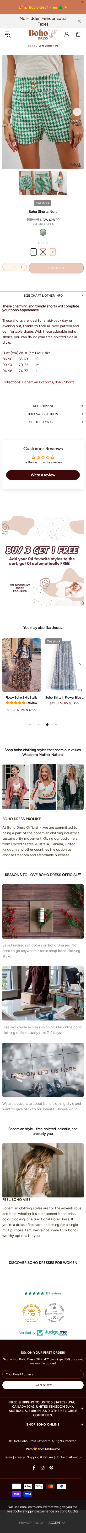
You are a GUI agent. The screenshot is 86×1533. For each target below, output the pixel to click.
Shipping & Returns (40, 1457)
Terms (8, 1457)
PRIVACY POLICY (31, 1522)
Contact (61, 1457)
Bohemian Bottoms (37, 382)
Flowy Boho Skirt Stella (21, 697)
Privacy (20, 1457)
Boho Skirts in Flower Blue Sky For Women (64, 697)
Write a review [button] (43, 475)
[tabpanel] (21, 680)
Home (31, 45)
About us (75, 1457)
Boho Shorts (65, 382)
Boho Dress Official (43, 34)
